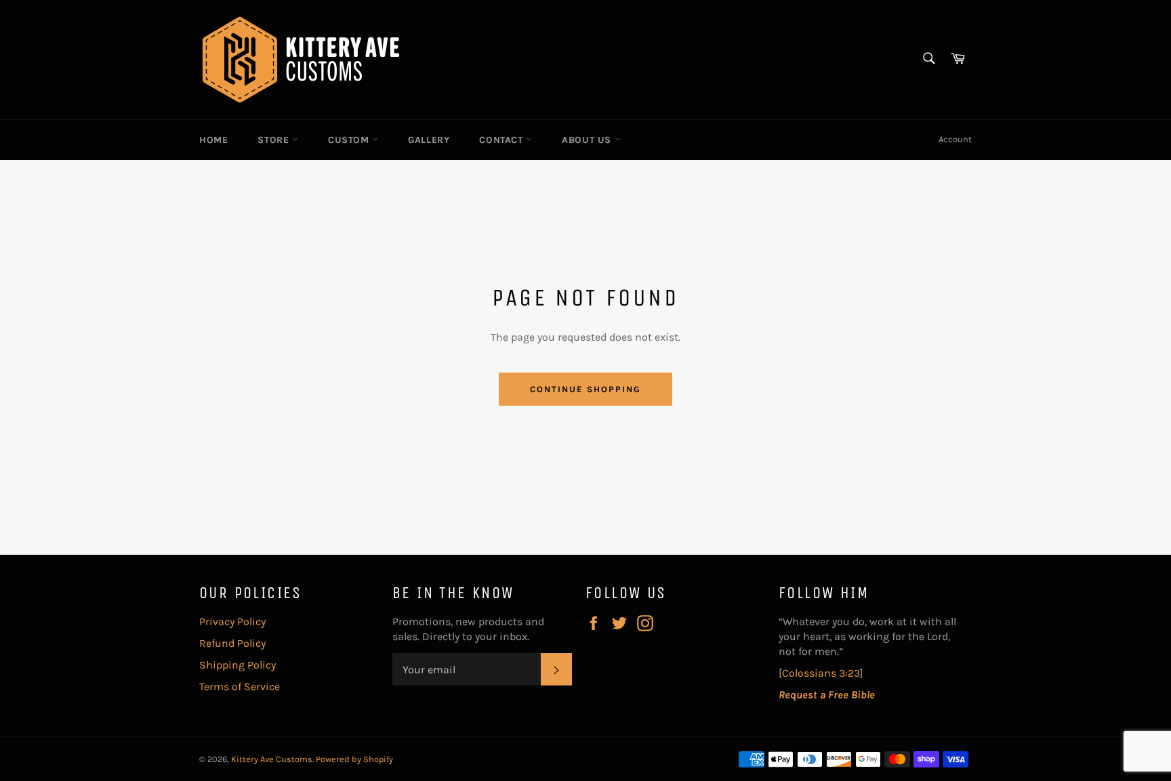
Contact (502, 140)
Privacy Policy (232, 621)
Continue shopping (585, 389)
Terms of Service (239, 686)
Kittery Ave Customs (271, 759)
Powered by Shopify (354, 759)
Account (955, 139)
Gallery (428, 140)
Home (213, 140)
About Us (588, 140)
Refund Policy (232, 643)
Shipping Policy (237, 664)
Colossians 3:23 (821, 673)
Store (275, 140)
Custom (350, 140)
